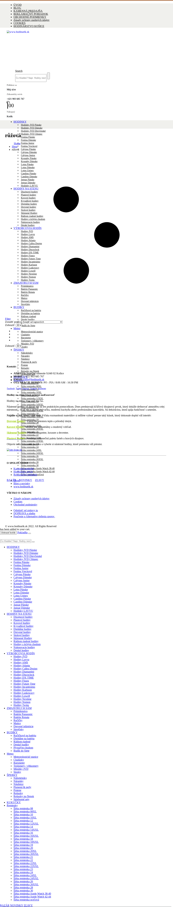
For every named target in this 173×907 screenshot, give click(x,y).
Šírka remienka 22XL (25, 863)
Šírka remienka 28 (30, 462)
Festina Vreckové (29, 146)
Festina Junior (27, 143)
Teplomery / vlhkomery (32, 340)
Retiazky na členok (30, 371)
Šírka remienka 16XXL (26, 835)
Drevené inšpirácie (23, 726)
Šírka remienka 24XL (31, 450)
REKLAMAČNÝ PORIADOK (31, 13)
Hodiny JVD (20, 656)
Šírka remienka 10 (23, 814)
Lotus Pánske (21, 589)
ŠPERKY (19, 349)
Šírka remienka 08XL (31, 386)
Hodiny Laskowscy (24, 692)
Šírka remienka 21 (23, 857)
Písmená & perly (29, 362)
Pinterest (25, 388)
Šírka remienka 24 (30, 447)
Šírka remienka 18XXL (26, 841)
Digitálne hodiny (22, 629)
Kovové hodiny (22, 623)
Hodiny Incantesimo (24, 686)
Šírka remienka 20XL (25, 851)
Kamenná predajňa (24, 468)
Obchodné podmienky (25, 504)
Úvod (17, 480)
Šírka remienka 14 (23, 826)
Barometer (26, 337)
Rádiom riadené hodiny (26, 641)
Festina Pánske (28, 137)
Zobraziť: (10, 325)
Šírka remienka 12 (23, 820)
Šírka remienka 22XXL (32, 441)
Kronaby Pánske (22, 583)
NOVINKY (25, 480)
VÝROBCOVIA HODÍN (21, 653)
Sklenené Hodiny (23, 638)
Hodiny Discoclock (24, 674)
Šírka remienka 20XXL (32, 429)
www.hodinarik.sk (23, 486)
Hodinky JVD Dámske (31, 128)
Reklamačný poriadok (25, 474)
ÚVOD (18, 4)
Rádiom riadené (22, 741)
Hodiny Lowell (22, 696)
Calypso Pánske (28, 149)
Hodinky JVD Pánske (31, 125)
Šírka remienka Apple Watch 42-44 (38, 471)
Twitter (18, 388)
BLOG (17, 7)
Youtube (33, 388)
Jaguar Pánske (21, 604)
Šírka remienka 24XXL (32, 453)
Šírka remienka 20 (30, 423)
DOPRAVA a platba (24, 513)
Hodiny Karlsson (23, 689)
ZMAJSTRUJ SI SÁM (19, 708)
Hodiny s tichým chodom (27, 644)
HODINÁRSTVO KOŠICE (29, 26)
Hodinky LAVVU (23, 610)
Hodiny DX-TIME (24, 677)
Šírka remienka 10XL (31, 392)
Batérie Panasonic (23, 714)
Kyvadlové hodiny (23, 626)
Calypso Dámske (29, 152)
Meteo (17, 328)
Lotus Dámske (21, 592)
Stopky (24, 347)
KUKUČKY (14, 802)
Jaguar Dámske (22, 607)
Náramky (25, 356)
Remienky (12, 805)
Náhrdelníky (27, 353)
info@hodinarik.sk (34, 379)
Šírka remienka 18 (23, 838)
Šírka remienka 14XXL (32, 404)
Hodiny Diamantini (24, 671)
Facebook (11, 388)
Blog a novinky (22, 483)
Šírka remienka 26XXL (32, 459)
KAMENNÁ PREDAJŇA (28, 10)
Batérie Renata (21, 717)
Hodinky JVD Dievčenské (33, 131)
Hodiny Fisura (21, 680)
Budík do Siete (28, 325)
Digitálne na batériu (24, 738)
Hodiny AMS (21, 662)
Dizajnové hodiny (23, 616)
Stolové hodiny (22, 635)
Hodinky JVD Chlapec (31, 134)
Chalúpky (25, 334)
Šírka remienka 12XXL (32, 398)
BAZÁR (11, 480)
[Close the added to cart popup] (29, 533)
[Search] (48, 75)
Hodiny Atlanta (22, 665)
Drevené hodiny (16, 421)
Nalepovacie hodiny (24, 647)
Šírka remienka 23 (23, 869)
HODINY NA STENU (19, 613)
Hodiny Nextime (22, 699)
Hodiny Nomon (22, 702)
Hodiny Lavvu (21, 659)
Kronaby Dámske (23, 586)
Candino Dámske (23, 601)
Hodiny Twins (21, 705)
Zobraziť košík (8, 532)
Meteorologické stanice (32, 331)
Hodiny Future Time (24, 683)
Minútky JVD (27, 344)
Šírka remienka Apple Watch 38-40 (38, 468)
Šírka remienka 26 (30, 456)
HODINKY (20, 121)
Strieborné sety (21, 799)
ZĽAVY (39, 480)
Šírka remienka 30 (30, 465)
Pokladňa (22, 532)
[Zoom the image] (86, 449)
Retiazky (25, 368)
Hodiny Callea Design (25, 668)
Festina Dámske (28, 140)
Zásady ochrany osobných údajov (32, 20)
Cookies (18, 501)
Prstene (24, 365)
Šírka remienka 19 (23, 844)
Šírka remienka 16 (23, 832)
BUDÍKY (12, 732)
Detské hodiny (21, 650)
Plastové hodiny (22, 620)
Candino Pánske (22, 598)
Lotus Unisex (21, 595)
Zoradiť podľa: (13, 321)
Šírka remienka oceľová (26, 899)
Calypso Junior (22, 580)
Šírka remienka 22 (30, 435)
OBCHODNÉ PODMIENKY (30, 17)
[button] (18, 70)
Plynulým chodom (23, 747)
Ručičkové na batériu (25, 735)
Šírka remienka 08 (23, 808)
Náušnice (25, 359)
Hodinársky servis (23, 471)
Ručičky (18, 720)
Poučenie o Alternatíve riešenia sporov (34, 516)
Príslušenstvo (21, 711)
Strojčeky (19, 729)
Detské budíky (28, 319)
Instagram (42, 388)
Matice (17, 723)
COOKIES (20, 23)
